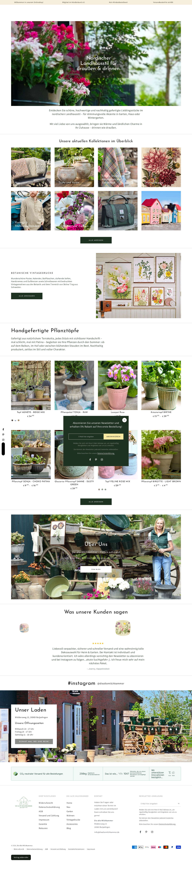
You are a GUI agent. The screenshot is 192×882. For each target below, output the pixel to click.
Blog (69, 821)
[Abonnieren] (179, 796)
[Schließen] (124, 420)
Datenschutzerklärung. (106, 453)
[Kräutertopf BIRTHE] (161, 385)
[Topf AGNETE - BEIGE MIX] (31, 385)
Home (69, 795)
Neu (68, 799)
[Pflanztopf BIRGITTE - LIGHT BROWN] (161, 454)
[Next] (178, 628)
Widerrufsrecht (46, 795)
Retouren (43, 821)
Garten (70, 804)
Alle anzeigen (96, 240)
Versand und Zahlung (49, 808)
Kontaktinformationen (76, 842)
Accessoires (72, 816)
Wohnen (71, 808)
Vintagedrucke (73, 812)
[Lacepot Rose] (118, 385)
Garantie (43, 816)
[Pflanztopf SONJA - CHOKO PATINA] (31, 454)
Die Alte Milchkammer (24, 838)
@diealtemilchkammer (110, 676)
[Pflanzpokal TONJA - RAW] (74, 385)
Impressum (44, 812)
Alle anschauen (27, 296)
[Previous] (13, 628)
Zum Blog (96, 569)
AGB (41, 804)
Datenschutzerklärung (49, 799)
